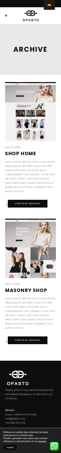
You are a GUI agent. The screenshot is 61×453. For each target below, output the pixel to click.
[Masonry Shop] (30, 248)
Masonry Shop (26, 290)
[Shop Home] (30, 112)
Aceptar (10, 447)
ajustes (42, 441)
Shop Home (20, 153)
